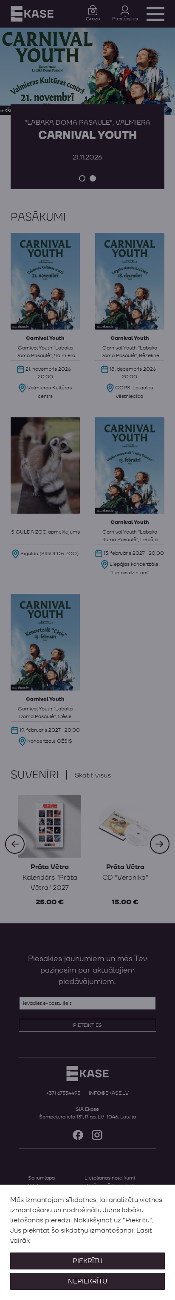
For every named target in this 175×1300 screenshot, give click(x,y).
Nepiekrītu (87, 1281)
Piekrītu (87, 1261)
